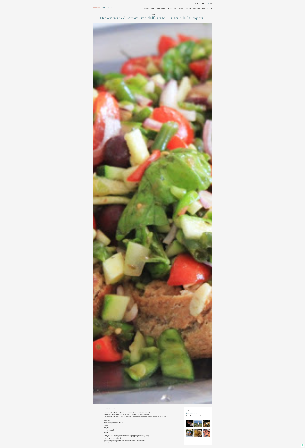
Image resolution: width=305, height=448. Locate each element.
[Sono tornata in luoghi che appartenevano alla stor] (198, 433)
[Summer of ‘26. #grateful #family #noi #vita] (206, 423)
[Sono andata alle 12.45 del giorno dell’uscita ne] (190, 423)
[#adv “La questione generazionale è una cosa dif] (198, 423)
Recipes (153, 14)
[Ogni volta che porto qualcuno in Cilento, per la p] (206, 433)
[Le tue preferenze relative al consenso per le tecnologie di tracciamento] (302, 445)
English (212, 3)
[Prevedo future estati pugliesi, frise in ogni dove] (190, 433)
